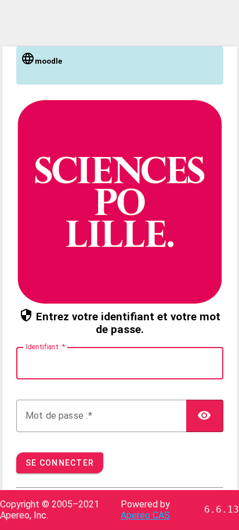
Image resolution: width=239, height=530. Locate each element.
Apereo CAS (145, 515)
